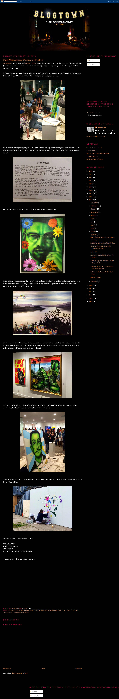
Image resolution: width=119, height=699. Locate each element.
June (92, 222)
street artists (72, 610)
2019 (91, 187)
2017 (91, 193)
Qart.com (54, 610)
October (94, 209)
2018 (91, 190)
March (93, 231)
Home (43, 668)
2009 (91, 301)
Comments (92, 64)
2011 (91, 295)
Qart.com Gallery (31, 63)
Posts (91, 60)
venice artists (8, 612)
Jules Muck (7, 63)
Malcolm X (34, 610)
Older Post (78, 668)
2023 (91, 174)
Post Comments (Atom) (20, 673)
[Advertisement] (101, 83)
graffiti (17, 610)
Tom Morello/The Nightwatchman (97, 153)
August (93, 215)
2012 (91, 292)
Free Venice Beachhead (94, 148)
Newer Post (7, 668)
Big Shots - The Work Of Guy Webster (103, 243)
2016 (91, 197)
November (94, 206)
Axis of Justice (91, 151)
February (94, 235)
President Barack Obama (94, 159)
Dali (11, 610)
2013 (91, 289)
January (93, 281)
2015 (91, 200)
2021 (91, 181)
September (94, 212)
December (94, 203)
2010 (91, 298)
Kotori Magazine (92, 156)
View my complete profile (96, 136)
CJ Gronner (101, 127)
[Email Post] (29, 608)
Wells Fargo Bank (22, 612)
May (92, 225)
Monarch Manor (95, 277)
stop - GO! (93, 252)
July (92, 218)
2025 (91, 171)
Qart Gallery (44, 610)
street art (62, 610)
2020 (91, 184)
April (93, 228)
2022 (91, 177)
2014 (91, 285)
